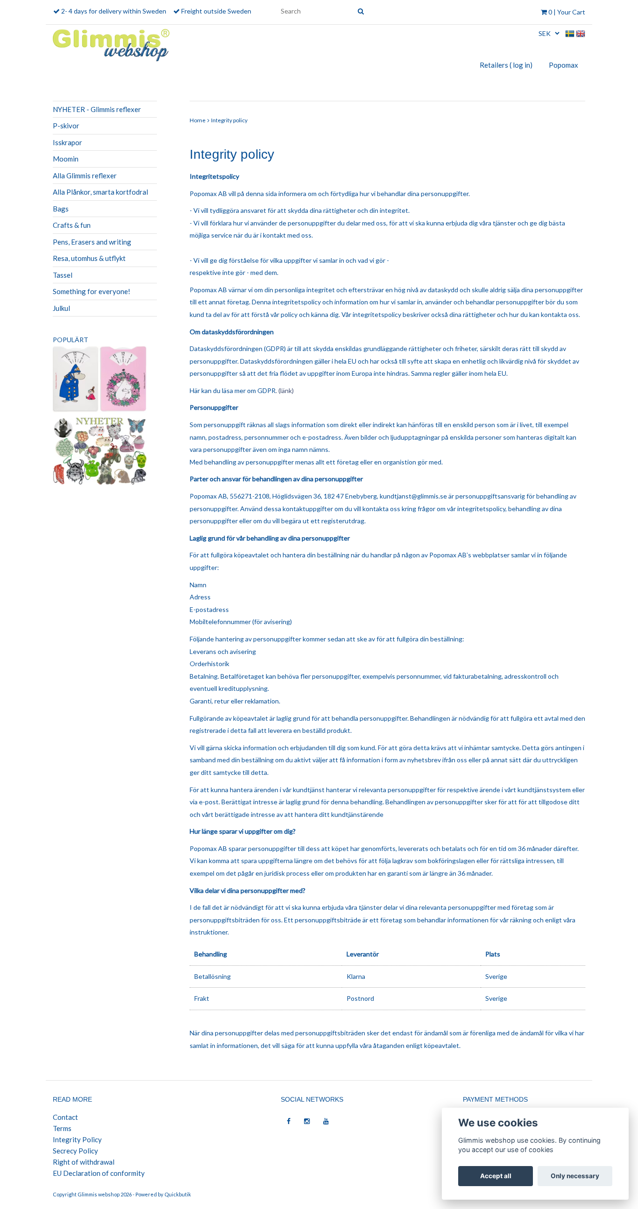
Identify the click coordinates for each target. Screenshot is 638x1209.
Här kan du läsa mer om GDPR (233, 390)
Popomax (563, 65)
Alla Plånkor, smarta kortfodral (100, 192)
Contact (65, 1117)
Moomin (65, 159)
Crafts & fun (72, 225)
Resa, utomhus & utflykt (89, 258)
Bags (61, 208)
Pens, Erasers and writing (92, 242)
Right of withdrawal (83, 1162)
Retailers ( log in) (506, 65)
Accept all (495, 1176)
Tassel (62, 275)
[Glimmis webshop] (111, 43)
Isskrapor (67, 142)
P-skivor (66, 125)
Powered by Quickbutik (163, 1194)
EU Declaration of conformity (99, 1173)
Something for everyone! (91, 291)
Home (198, 120)
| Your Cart (566, 12)
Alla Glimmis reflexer (85, 175)
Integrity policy (229, 120)
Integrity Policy (77, 1139)
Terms (62, 1128)
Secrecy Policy (75, 1150)
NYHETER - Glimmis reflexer (97, 109)
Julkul (61, 308)
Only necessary (575, 1176)
